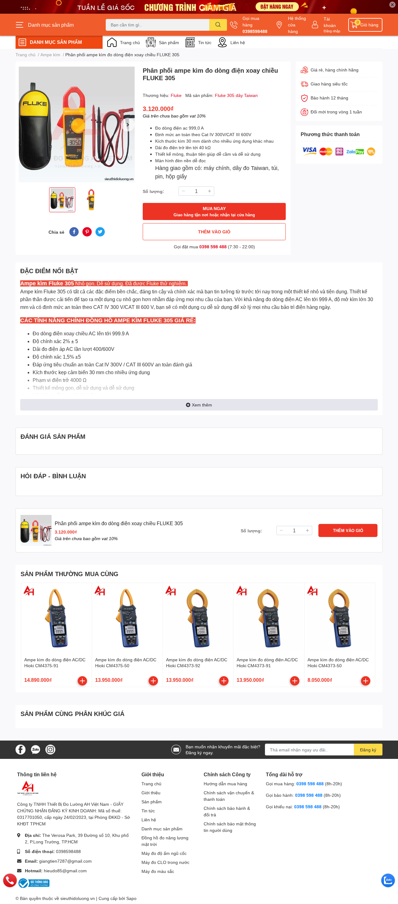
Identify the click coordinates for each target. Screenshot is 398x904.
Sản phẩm (169, 42)
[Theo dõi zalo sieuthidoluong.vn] (35, 749)
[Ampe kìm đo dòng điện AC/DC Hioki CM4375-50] (127, 618)
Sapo (131, 898)
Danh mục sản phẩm (162, 828)
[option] (77, 124)
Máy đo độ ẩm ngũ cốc (164, 853)
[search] (218, 25)
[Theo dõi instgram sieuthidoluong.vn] (50, 749)
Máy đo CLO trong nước (165, 862)
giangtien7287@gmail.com (65, 861)
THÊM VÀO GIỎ (214, 231)
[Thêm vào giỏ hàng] (82, 681)
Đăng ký (368, 749)
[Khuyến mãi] (199, 7)
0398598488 (255, 31)
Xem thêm (202, 404)
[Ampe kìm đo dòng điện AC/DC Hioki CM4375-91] (56, 618)
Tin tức (204, 42)
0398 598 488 (213, 246)
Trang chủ (130, 42)
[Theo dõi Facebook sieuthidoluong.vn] (20, 749)
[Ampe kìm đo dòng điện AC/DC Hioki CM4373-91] (269, 618)
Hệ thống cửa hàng (297, 25)
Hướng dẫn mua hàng (225, 783)
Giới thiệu (150, 792)
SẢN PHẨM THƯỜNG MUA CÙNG (69, 573)
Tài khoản (330, 22)
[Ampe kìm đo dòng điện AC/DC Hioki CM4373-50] (340, 618)
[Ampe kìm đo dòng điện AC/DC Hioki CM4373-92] (198, 618)
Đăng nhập (332, 31)
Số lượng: (153, 191)
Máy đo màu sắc (157, 871)
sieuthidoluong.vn (77, 898)
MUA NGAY (214, 211)
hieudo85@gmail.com (65, 870)
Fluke (177, 95)
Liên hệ (237, 42)
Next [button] (128, 124)
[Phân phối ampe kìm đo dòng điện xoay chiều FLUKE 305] (77, 124)
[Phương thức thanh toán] (339, 151)
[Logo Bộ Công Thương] (33, 882)
